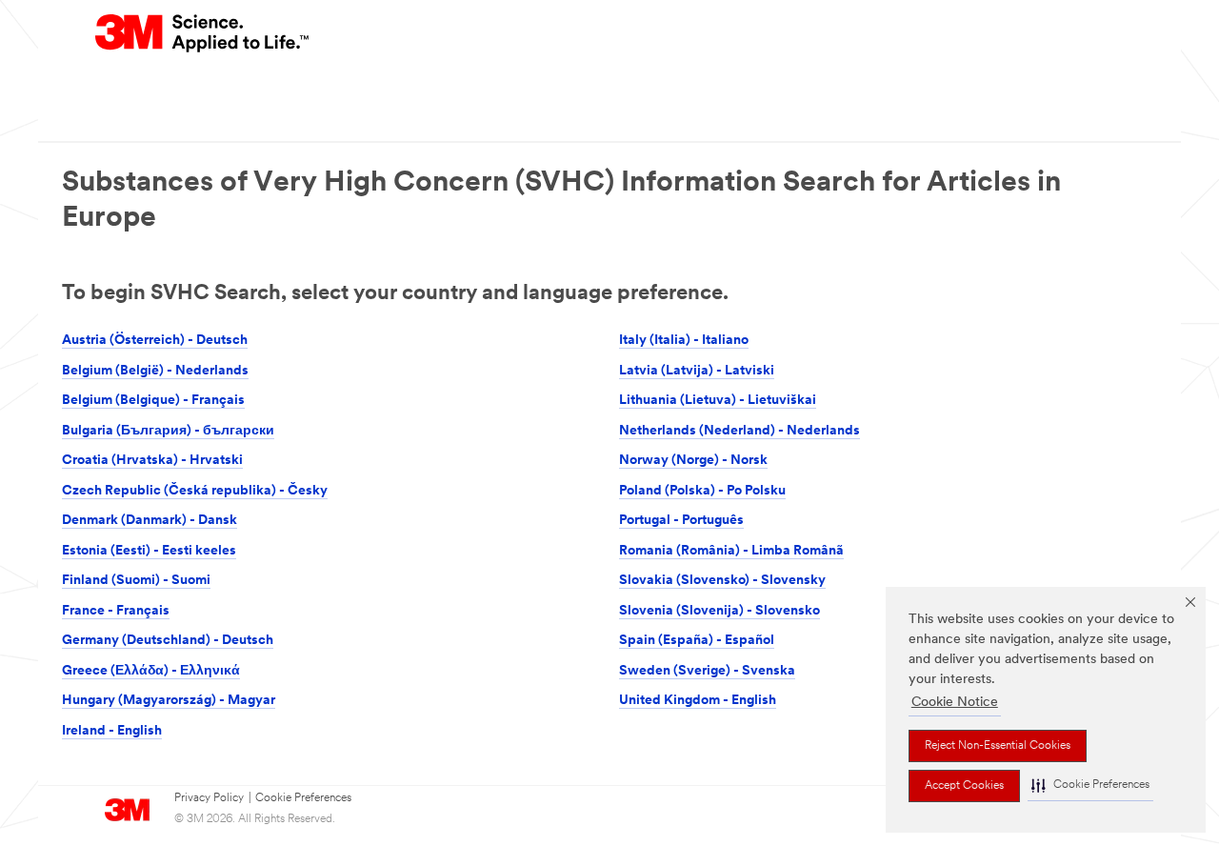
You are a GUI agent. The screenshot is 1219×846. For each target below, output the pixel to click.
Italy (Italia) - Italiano (684, 340)
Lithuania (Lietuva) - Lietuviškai (717, 400)
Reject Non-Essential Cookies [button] (997, 746)
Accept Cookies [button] (964, 786)
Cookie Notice (954, 702)
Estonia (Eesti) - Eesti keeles (149, 551)
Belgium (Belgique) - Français (153, 400)
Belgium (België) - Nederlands (155, 371)
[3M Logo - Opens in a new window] (203, 33)
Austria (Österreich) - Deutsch (155, 340)
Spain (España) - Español (696, 641)
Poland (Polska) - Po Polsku (702, 491)
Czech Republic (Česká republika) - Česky (195, 491)
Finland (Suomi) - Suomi (136, 581)
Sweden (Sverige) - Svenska (707, 671)
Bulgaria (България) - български (168, 431)
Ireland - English (112, 731)
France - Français (116, 611)
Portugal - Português (681, 521)
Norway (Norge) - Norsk (693, 460)
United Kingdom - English (697, 701)
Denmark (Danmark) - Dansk (149, 521)
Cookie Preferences (303, 798)
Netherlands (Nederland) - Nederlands (739, 431)
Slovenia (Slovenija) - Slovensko (719, 611)
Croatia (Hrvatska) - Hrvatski (152, 460)
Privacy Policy (209, 798)
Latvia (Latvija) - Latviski (696, 371)
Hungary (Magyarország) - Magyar (168, 701)
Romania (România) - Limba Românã (731, 551)
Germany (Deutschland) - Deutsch (167, 641)
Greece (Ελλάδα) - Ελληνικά (151, 671)
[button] (1090, 785)
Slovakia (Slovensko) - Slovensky (722, 581)
